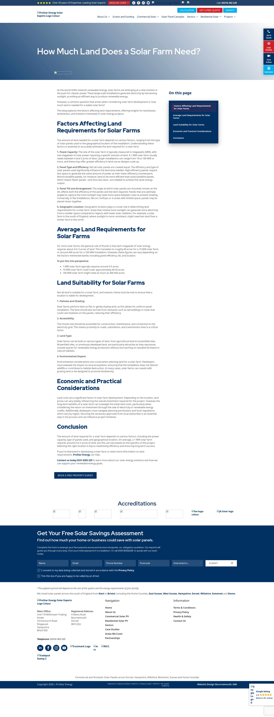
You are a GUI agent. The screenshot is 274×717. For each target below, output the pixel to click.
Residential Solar (210, 16)
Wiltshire (206, 593)
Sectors (191, 16)
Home (108, 607)
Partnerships (112, 638)
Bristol (111, 593)
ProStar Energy (81, 454)
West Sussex (170, 593)
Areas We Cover (117, 2)
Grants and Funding (123, 16)
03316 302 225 (229, 2)
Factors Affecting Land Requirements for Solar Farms (192, 107)
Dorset (195, 593)
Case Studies (112, 629)
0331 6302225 (125, 550)
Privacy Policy (126, 570)
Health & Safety (182, 616)
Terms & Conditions (184, 607)
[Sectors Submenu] (197, 17)
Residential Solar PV (116, 620)
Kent (101, 593)
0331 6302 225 (84, 460)
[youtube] (148, 2)
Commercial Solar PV (117, 616)
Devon (231, 593)
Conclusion (178, 138)
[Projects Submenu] (235, 17)
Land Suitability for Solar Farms (188, 124)
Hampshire (184, 593)
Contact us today (67, 460)
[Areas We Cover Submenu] (128, 3)
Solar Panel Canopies (173, 16)
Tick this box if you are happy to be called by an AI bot (70, 576)
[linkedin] (133, 2)
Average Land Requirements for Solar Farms (191, 116)
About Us (102, 16)
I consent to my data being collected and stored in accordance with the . (88, 570)
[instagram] (143, 2)
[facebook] (138, 2)
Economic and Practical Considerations (192, 131)
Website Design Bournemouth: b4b (217, 684)
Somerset (217, 593)
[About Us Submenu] (109, 17)
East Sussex (155, 593)
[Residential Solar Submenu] (221, 17)
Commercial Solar (146, 16)
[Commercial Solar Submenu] (158, 17)
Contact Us (179, 620)
